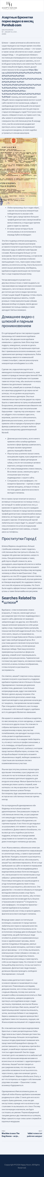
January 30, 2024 (10, 32)
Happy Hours (26, 1165)
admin (4, 34)
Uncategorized (7, 30)
